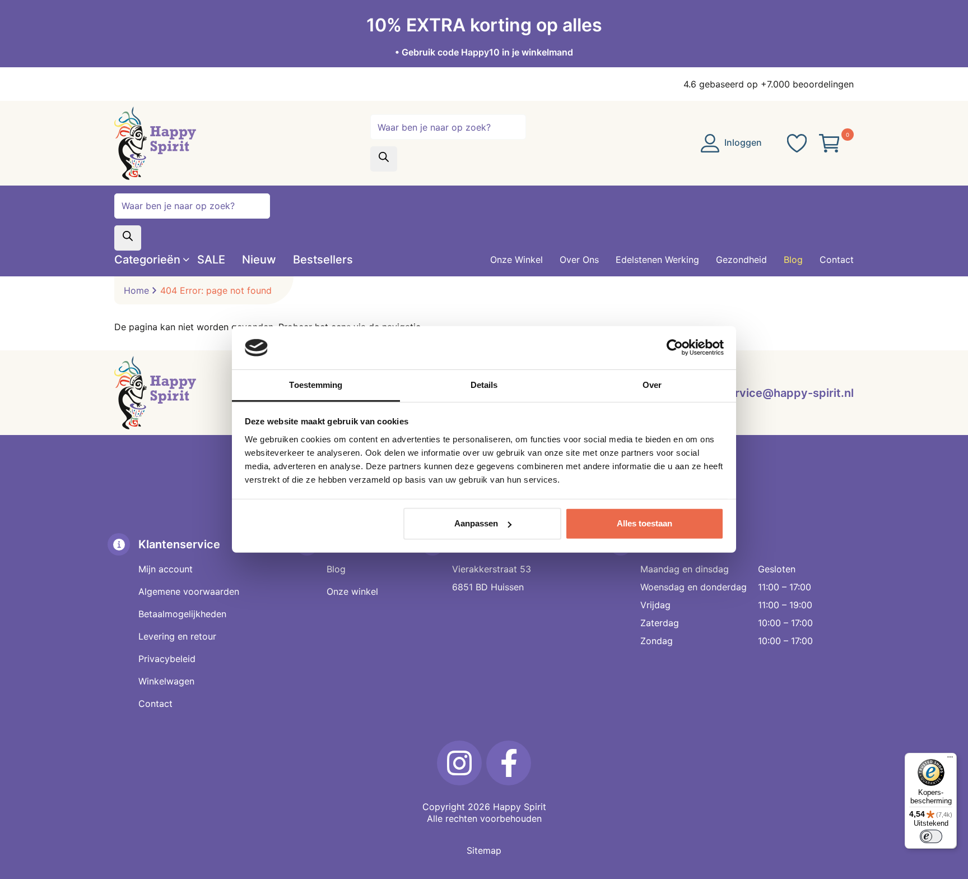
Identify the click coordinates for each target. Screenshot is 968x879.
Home (136, 290)
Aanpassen (476, 523)
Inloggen (742, 142)
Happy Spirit (519, 806)
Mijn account (165, 569)
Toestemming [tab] (315, 385)
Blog (336, 569)
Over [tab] (652, 385)
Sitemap (484, 850)
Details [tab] (484, 385)
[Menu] (950, 759)
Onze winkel (352, 591)
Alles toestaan (644, 523)
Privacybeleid (167, 658)
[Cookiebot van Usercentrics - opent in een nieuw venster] (675, 347)
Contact (155, 703)
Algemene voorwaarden (188, 591)
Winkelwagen (166, 681)
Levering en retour (177, 636)
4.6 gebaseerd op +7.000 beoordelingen (768, 84)
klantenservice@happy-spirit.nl (768, 393)
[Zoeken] (383, 159)
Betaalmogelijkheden (182, 613)
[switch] (931, 836)
